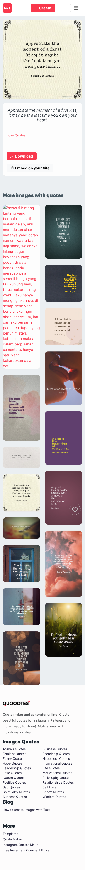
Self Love (49, 787)
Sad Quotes (11, 787)
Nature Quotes (13, 778)
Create (44, 8)
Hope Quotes (12, 763)
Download (23, 156)
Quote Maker (12, 839)
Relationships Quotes (58, 782)
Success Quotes (15, 797)
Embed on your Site (32, 168)
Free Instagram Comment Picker (27, 850)
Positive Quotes (14, 782)
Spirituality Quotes (16, 792)
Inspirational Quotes (57, 763)
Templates (10, 834)
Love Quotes (16, 135)
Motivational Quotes (57, 773)
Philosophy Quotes (56, 778)
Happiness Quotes (56, 758)
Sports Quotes (53, 792)
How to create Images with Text (26, 810)
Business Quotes (55, 749)
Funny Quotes (13, 758)
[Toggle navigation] (76, 8)
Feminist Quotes (14, 754)
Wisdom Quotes (54, 797)
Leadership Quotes (17, 768)
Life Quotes (51, 768)
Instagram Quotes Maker (21, 845)
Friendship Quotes (56, 754)
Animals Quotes (14, 749)
